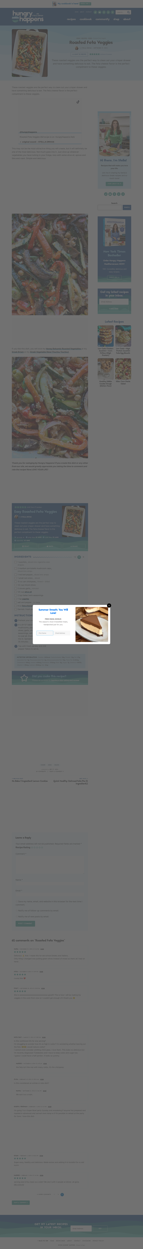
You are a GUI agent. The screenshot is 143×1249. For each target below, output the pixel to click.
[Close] (109, 605)
